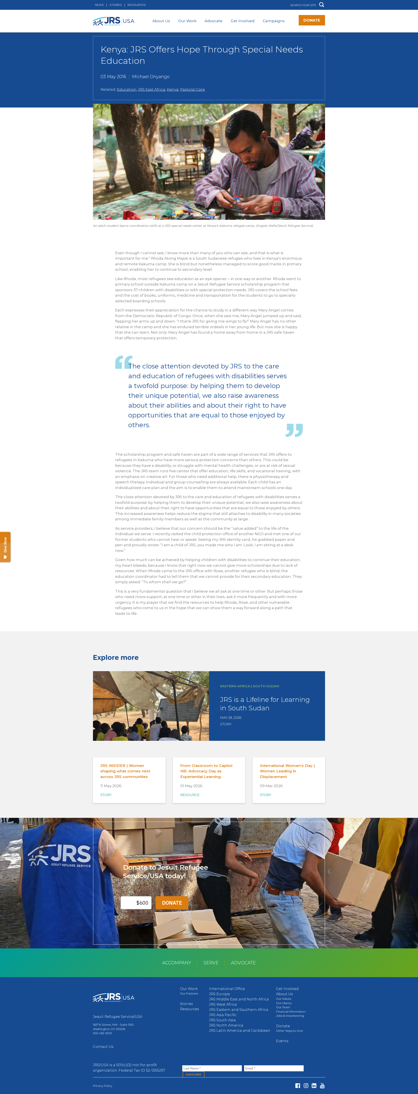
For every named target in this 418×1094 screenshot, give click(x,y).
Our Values (283, 998)
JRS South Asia (222, 1020)
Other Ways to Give (289, 1030)
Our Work (187, 21)
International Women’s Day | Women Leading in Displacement (287, 771)
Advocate (213, 21)
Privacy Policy (102, 1085)
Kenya (173, 89)
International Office (227, 989)
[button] (321, 5)
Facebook (297, 1085)
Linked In (314, 1085)
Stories (116, 5)
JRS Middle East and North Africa (239, 999)
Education (127, 89)
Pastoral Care (192, 89)
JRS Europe (219, 994)
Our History (284, 1003)
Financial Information (290, 1011)
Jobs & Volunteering (290, 1015)
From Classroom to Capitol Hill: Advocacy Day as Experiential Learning (206, 771)
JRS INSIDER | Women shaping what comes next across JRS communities (125, 771)
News (99, 5)
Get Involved (243, 21)
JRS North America (226, 1025)
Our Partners (189, 993)
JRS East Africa (151, 89)
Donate (311, 20)
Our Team (283, 1007)
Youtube (322, 1085)
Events (282, 1041)
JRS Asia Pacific (222, 1015)
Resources (137, 5)
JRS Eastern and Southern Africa (238, 1010)
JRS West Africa (223, 1004)
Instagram (306, 1085)
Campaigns (274, 21)
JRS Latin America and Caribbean (239, 1030)
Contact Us (103, 1047)
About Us (161, 21)
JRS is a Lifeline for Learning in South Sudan (265, 704)
